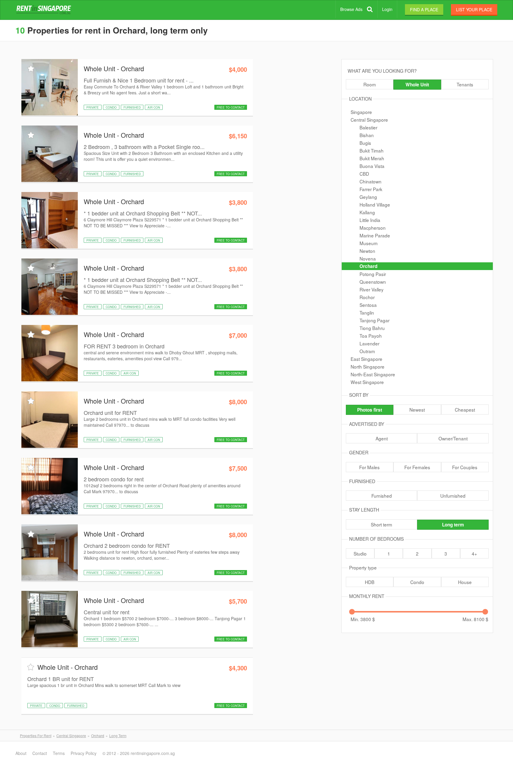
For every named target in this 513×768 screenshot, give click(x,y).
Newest (417, 409)
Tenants (465, 84)
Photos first (369, 410)
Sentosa (368, 305)
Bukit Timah (372, 150)
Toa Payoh (371, 335)
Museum (369, 243)
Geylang (368, 196)
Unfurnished (453, 495)
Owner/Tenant (453, 438)
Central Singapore (369, 119)
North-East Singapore (373, 374)
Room (369, 84)
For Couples (464, 467)
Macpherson (373, 227)
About (20, 753)
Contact (39, 753)
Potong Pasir (373, 274)
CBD (364, 173)
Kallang (367, 212)
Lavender (369, 343)
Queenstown (373, 281)
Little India (370, 220)
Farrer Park (371, 189)
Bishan (367, 135)
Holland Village (375, 204)
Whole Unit (417, 84)
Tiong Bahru (372, 328)
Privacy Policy (83, 753)
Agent (382, 438)
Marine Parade (375, 235)
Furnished (381, 495)
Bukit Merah (372, 158)
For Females (417, 467)
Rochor (367, 297)
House (465, 582)
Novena (368, 258)
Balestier (368, 127)
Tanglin (367, 312)
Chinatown (370, 181)
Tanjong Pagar (375, 320)
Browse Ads (351, 9)
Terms (59, 753)
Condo (417, 582)
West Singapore (367, 382)
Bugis (365, 142)
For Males (369, 467)
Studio (360, 553)
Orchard (368, 266)
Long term (453, 524)
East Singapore (366, 359)
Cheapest (465, 409)
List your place (474, 9)
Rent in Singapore (45, 10)
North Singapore (367, 366)
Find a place (424, 9)
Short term (381, 524)
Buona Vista (372, 166)
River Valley (372, 289)
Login (387, 9)
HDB (369, 582)
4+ (474, 553)
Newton (367, 250)
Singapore (361, 112)
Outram (367, 351)
